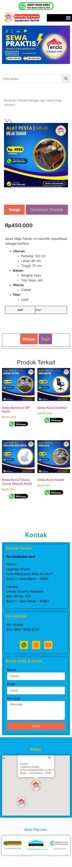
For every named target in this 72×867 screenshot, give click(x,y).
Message (13, 698)
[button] (6, 121)
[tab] (14, 210)
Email (11, 684)
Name (11, 670)
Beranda (10, 100)
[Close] (49, 757)
